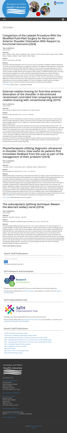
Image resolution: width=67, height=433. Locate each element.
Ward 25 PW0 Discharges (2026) (13, 353)
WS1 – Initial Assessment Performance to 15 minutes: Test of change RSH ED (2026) (27, 342)
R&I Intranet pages (28, 291)
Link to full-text (7, 84)
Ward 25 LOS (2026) (10, 348)
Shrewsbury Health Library (10, 380)
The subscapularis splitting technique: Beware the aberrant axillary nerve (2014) (31, 205)
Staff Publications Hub (36, 426)
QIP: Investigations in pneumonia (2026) (15, 346)
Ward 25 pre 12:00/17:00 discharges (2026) (16, 350)
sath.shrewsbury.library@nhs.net (12, 393)
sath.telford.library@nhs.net (10, 408)
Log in (33, 428)
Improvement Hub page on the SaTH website (16, 321)
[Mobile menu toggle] (63, 19)
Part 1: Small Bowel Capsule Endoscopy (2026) (17, 344)
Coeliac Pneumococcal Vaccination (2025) (16, 333)
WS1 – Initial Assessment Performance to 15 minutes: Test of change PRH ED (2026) (27, 340)
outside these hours (12, 414)
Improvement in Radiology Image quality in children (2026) (20, 335)
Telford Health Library (9, 396)
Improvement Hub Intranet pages (32, 319)
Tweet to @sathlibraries (9, 417)
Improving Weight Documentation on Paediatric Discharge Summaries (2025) (25, 337)
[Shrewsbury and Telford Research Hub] (33, 8)
